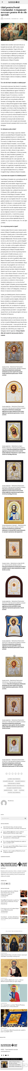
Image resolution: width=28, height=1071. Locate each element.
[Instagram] (4, 884)
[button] (25, 818)
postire (21, 790)
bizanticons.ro (20, 781)
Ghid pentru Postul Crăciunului (14, 785)
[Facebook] (7, 774)
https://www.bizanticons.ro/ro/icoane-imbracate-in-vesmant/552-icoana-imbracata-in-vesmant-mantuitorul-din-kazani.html (14, 530)
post (15, 790)
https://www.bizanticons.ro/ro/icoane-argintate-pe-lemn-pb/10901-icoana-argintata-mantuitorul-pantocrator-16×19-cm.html (13, 646)
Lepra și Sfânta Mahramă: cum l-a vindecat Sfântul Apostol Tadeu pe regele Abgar (13, 832)
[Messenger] (10, 774)
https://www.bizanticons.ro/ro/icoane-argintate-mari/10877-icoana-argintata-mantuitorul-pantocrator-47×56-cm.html (12, 764)
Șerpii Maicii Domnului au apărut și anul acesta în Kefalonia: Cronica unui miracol (10, 901)
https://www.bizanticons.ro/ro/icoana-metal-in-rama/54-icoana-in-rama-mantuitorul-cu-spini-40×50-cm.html (14, 568)
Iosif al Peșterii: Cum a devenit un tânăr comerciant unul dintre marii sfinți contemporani (14, 828)
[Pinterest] (15, 774)
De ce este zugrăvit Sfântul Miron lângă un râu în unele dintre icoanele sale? (15, 847)
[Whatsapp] (18, 774)
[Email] (21, 774)
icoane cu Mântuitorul (14, 788)
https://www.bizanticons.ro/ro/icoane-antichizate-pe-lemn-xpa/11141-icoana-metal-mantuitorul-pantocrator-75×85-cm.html (12, 372)
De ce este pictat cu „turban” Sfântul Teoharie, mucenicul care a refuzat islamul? (14, 837)
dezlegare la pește (14, 783)
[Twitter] (12, 774)
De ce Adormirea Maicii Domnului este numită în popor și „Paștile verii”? (14, 842)
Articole (21, 18)
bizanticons (11, 800)
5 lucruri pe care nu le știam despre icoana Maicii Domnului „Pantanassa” (10, 910)
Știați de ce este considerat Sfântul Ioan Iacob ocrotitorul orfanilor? (14, 851)
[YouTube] (7, 884)
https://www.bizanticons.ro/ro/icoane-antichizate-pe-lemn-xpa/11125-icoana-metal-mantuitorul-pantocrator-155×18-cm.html (14, 686)
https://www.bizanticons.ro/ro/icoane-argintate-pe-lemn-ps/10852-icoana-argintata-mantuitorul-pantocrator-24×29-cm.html (13, 607)
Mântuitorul (8, 790)
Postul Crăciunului (14, 792)
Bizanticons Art (8, 781)
